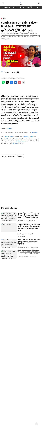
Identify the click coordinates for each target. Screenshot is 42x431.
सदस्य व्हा (9, 128)
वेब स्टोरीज (30, 7)
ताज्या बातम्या (6, 7)
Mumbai (18, 139)
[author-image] (2, 72)
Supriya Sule (11, 156)
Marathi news (9, 137)
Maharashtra (5, 139)
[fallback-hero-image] (9, 216)
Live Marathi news (21, 141)
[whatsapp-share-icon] (3, 83)
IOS (22, 143)
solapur (4, 156)
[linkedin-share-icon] (15, 83)
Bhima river (19, 156)
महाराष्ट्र (15, 7)
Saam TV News (10, 72)
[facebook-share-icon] (11, 83)
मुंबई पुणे (22, 7)
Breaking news (28, 137)
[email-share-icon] (19, 83)
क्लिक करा (34, 132)
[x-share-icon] (7, 83)
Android (15, 143)
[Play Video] (21, 55)
